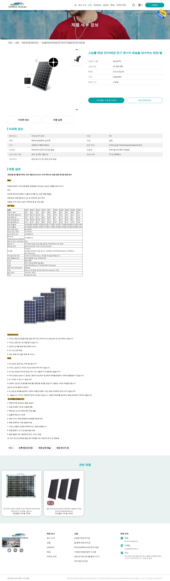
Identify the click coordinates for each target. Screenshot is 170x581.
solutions (97, 5)
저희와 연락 (121, 5)
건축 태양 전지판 (26, 448)
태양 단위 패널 (45, 448)
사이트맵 (26, 578)
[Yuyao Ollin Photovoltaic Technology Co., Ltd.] (18, 5)
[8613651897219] (9, 550)
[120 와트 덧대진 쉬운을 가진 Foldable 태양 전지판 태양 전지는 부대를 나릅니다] (21, 489)
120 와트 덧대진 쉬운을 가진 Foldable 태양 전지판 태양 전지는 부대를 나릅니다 (21, 510)
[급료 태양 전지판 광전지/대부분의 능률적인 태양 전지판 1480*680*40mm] (63, 489)
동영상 (106, 5)
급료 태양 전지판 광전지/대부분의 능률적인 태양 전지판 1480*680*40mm (63, 510)
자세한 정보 (23, 120)
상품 (90, 5)
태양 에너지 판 (63, 448)
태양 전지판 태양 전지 (30, 43)
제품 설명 (57, 120)
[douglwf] (21, 550)
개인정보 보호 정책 (14, 578)
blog (112, 5)
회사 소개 (82, 5)
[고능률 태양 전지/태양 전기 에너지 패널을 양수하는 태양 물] (38, 79)
